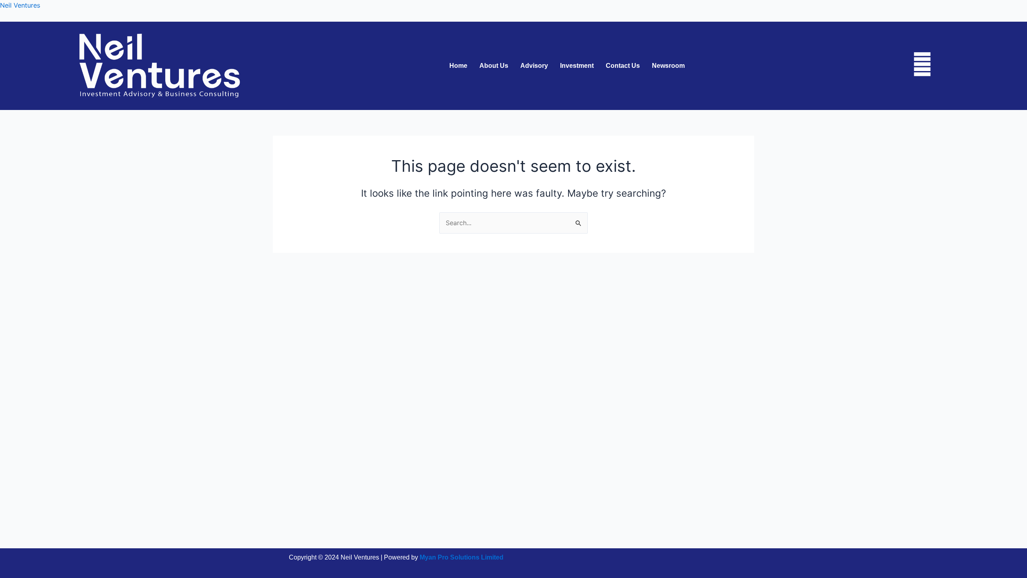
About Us (493, 66)
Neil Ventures (20, 5)
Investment (577, 66)
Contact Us (623, 66)
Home (458, 66)
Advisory (534, 66)
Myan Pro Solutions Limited (461, 557)
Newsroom (668, 66)
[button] (670, 66)
